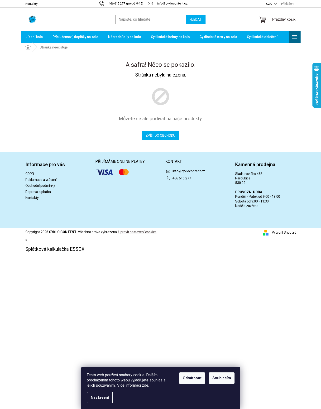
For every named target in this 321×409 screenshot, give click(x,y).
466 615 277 (181, 178)
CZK (269, 3)
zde (145, 385)
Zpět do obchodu (160, 135)
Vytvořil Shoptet (284, 232)
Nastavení (100, 397)
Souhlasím (221, 378)
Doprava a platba (38, 192)
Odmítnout (192, 378)
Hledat (196, 19)
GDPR (29, 174)
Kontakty (31, 3)
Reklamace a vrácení (41, 180)
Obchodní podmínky (40, 186)
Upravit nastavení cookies (137, 232)
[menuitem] (34, 37)
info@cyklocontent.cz (188, 171)
